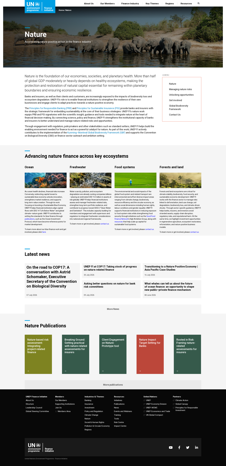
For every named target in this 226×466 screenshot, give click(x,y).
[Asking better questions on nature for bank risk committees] (111, 289)
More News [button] (113, 309)
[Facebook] (179, 447)
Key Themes (152, 3)
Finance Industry (130, 3)
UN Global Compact (154, 415)
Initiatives (118, 400)
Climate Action (182, 400)
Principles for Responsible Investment (187, 408)
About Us (89, 3)
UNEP (148, 400)
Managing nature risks (180, 89)
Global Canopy (182, 404)
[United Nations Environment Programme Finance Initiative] (41, 447)
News (116, 407)
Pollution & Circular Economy (97, 426)
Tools (116, 418)
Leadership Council (34, 407)
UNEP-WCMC (151, 407)
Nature (68, 10)
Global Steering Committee (37, 411)
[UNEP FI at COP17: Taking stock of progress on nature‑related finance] (111, 270)
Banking (88, 400)
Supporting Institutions (65, 404)
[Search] (198, 3)
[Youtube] (171, 447)
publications (30, 219)
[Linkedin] (196, 447)
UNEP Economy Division (156, 404)
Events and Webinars (123, 411)
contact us (149, 229)
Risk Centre (119, 422)
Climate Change (91, 415)
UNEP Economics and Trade (158, 411)
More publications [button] (113, 384)
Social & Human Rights (94, 422)
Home (61, 10)
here (44, 232)
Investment (89, 407)
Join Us (58, 407)
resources (119, 222)
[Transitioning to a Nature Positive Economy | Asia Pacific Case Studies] (172, 270)
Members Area (64, 411)
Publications (119, 404)
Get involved (175, 100)
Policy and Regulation (94, 411)
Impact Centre (120, 426)
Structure (30, 404)
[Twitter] (187, 447)
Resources (186, 3)
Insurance (89, 404)
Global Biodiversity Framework (178, 107)
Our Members (107, 3)
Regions (169, 3)
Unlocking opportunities (181, 94)
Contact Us (175, 114)
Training (117, 415)
